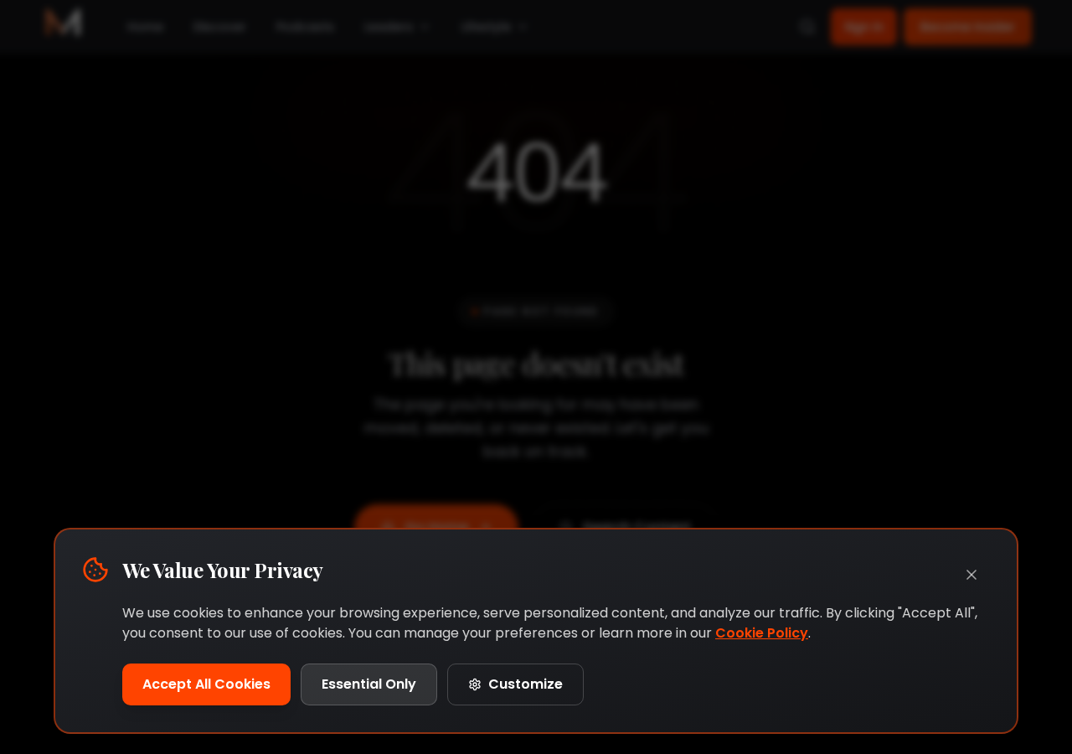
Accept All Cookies (206, 684)
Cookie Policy (761, 633)
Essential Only (369, 684)
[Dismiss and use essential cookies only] (971, 574)
